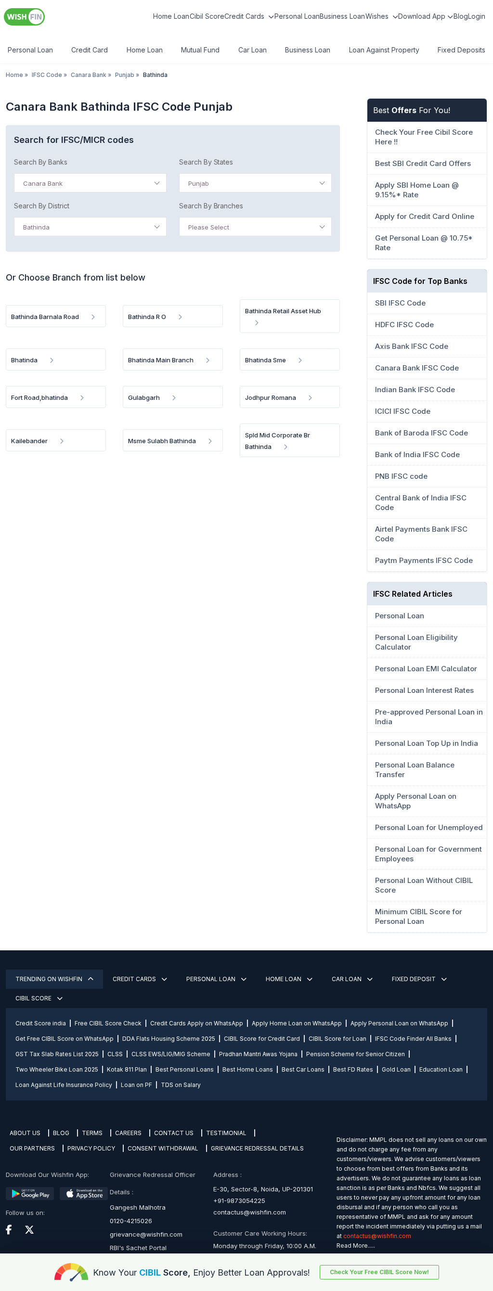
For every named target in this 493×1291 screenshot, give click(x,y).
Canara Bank (88, 74)
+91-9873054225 (239, 1200)
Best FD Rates (353, 1069)
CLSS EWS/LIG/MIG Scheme (170, 1054)
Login (476, 16)
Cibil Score (207, 16)
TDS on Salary (181, 1084)
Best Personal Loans (185, 1069)
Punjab (124, 74)
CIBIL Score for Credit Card (262, 1038)
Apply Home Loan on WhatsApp (297, 1023)
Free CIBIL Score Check (108, 1023)
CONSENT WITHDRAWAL (163, 1148)
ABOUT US (25, 1133)
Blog (461, 16)
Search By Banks (40, 162)
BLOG (61, 1133)
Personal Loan (297, 16)
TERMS (92, 1133)
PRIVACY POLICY (91, 1148)
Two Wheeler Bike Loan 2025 (56, 1069)
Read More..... (356, 1245)
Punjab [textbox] (198, 183)
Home (14, 74)
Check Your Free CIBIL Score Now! (379, 1272)
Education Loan (441, 1069)
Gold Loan (396, 1069)
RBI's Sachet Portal (138, 1248)
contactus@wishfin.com (249, 1212)
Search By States (206, 162)
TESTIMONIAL (226, 1133)
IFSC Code (47, 74)
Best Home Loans (247, 1069)
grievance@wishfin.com (146, 1234)
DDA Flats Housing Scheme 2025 (168, 1038)
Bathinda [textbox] (36, 227)
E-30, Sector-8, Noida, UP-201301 (263, 1189)
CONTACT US (174, 1133)
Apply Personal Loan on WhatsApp (399, 1023)
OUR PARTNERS (32, 1148)
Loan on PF (136, 1084)
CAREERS (128, 1133)
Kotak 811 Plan (127, 1069)
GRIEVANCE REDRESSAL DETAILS (257, 1148)
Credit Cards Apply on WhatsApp (196, 1023)
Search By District (41, 206)
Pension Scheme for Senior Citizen (355, 1054)
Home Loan (171, 16)
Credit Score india (40, 1023)
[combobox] (90, 182)
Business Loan (342, 16)
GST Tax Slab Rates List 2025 (57, 1054)
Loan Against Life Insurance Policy (63, 1084)
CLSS (115, 1054)
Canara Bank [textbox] (43, 183)
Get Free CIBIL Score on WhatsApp (64, 1038)
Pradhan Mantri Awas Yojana (258, 1054)
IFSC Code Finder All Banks (413, 1038)
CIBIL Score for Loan (337, 1038)
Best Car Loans (303, 1069)
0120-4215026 (131, 1221)
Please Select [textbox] (208, 227)
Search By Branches (211, 206)
